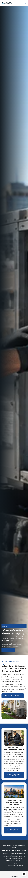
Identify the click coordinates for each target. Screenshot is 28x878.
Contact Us (8, 650)
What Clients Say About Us (12, 695)
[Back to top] (24, 874)
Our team (3, 684)
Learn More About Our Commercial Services (12, 830)
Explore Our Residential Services (14, 775)
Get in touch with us (14, 862)
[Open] (26, 3)
